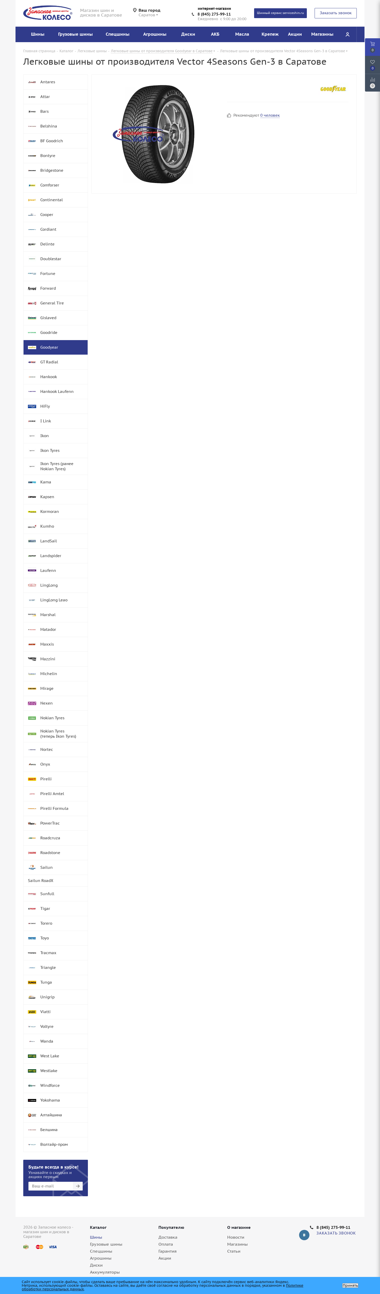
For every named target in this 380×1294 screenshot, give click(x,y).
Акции (164, 1258)
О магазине (239, 1227)
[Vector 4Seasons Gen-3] (158, 134)
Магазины (237, 1244)
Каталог (98, 1227)
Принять (350, 1285)
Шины (96, 1237)
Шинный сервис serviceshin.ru (280, 13)
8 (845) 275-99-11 (214, 14)
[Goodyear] (333, 89)
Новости (235, 1237)
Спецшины (101, 1251)
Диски (96, 1265)
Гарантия (167, 1251)
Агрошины (100, 1258)
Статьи (233, 1251)
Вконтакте (304, 1235)
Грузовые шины (106, 1244)
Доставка (167, 1237)
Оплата (165, 1244)
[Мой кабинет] (347, 34)
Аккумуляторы (105, 1272)
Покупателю (171, 1227)
